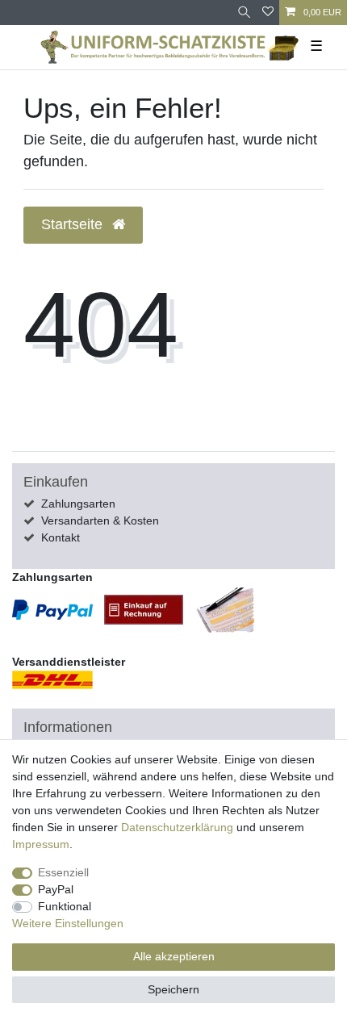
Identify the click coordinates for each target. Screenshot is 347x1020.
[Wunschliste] (268, 12)
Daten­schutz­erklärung (177, 827)
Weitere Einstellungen (67, 923)
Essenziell (63, 872)
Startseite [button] (74, 224)
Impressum (40, 844)
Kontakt (60, 537)
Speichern (173, 989)
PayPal (55, 889)
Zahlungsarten (78, 503)
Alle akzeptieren (174, 956)
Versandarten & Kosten (100, 520)
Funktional (64, 906)
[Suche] (244, 12)
